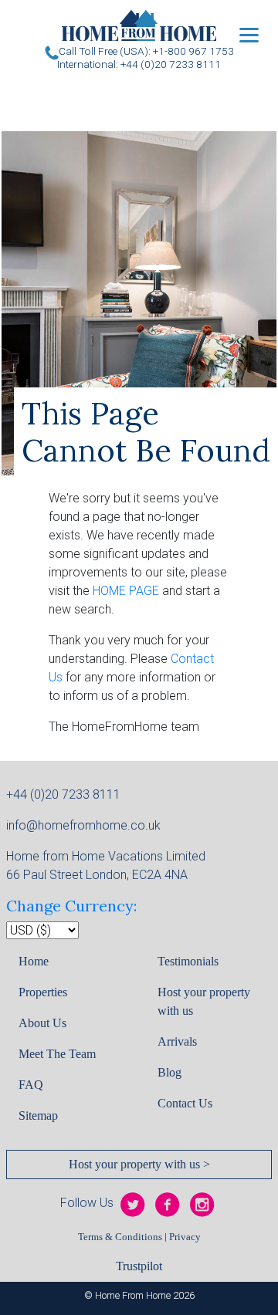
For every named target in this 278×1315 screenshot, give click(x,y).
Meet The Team (57, 1053)
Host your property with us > (139, 1164)
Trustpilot (139, 1266)
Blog (169, 1072)
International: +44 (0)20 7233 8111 (139, 64)
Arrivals (177, 1041)
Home (34, 961)
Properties (43, 992)
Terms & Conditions (120, 1237)
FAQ (31, 1084)
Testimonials (188, 961)
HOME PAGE (126, 590)
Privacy (185, 1237)
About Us (42, 1022)
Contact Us (185, 1103)
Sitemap (38, 1115)
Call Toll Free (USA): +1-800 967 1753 (146, 51)
